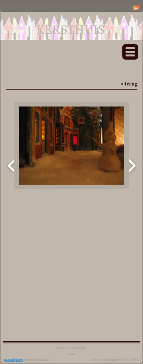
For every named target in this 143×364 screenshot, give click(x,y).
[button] (130, 52)
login (71, 354)
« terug (128, 83)
